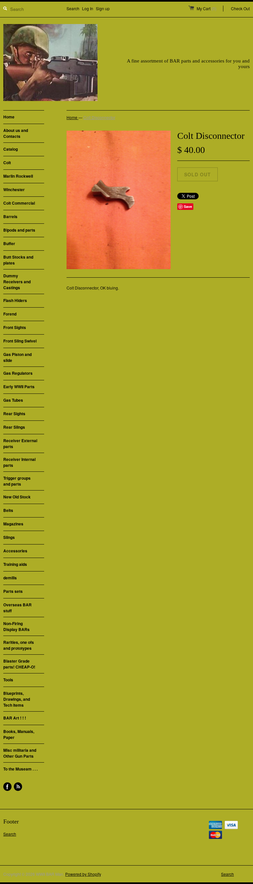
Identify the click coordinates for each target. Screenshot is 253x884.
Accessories (15, 551)
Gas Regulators (18, 373)
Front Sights (14, 327)
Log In (87, 8)
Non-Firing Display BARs (16, 626)
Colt (7, 162)
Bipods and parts (19, 230)
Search (73, 8)
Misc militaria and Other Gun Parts (19, 753)
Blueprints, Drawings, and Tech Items (16, 699)
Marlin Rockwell (18, 176)
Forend (9, 314)
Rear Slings (14, 427)
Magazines (13, 524)
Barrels (10, 216)
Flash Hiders (15, 300)
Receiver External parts (20, 443)
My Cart (206, 8)
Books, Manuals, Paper (18, 734)
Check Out (240, 8)
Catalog (10, 149)
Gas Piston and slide (17, 357)
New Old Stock (17, 497)
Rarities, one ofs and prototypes (18, 645)
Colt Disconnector (99, 117)
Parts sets (13, 591)
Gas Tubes (13, 400)
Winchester (14, 189)
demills (10, 578)
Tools (8, 680)
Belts (8, 510)
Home (8, 117)
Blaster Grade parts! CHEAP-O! (19, 664)
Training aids (15, 564)
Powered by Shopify (83, 874)
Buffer (9, 243)
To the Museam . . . (20, 769)
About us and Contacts (15, 133)
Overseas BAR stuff (17, 608)
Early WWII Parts (19, 387)
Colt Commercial (19, 203)
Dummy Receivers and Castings (17, 281)
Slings (9, 537)
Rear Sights (14, 414)
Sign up (103, 8)
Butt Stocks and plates (18, 260)
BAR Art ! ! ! (14, 718)
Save (188, 206)
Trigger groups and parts (17, 481)
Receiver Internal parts (19, 462)
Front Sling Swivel (20, 341)
